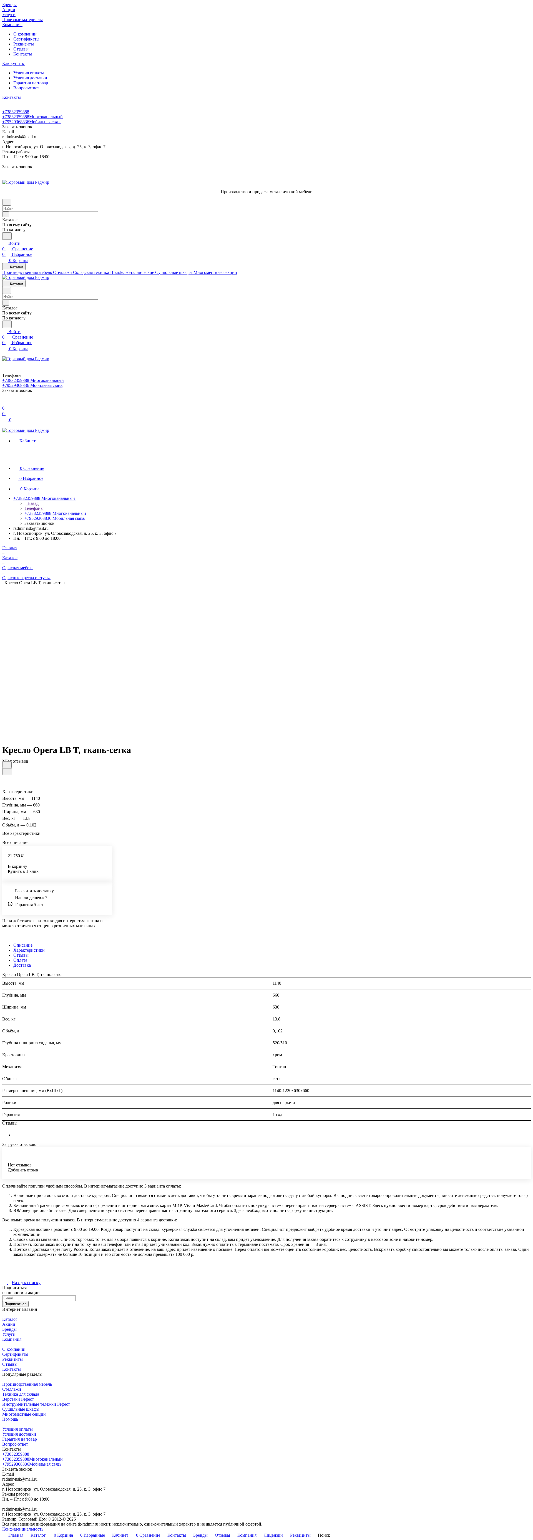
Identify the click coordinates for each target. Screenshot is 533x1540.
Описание (22, 945)
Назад (32, 503)
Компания (11, 1339)
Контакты (22, 54)
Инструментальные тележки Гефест (36, 1404)
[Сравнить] (7, 771)
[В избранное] (7, 764)
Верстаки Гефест (18, 1399)
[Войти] (4, 402)
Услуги (9, 1334)
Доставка (22, 965)
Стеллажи (11, 1389)
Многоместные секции (24, 1414)
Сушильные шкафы (20, 1409)
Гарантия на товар (30, 82)
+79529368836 (31, 121)
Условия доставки (30, 77)
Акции (8, 1324)
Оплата (20, 960)
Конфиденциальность (22, 1529)
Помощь (10, 1419)
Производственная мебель (27, 1384)
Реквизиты (23, 44)
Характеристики (29, 950)
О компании (25, 34)
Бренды (9, 1329)
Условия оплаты (28, 72)
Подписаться (15, 1304)
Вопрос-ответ (26, 87)
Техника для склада (20, 1394)
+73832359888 (15, 111)
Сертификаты (26, 39)
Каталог (9, 1319)
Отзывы (21, 49)
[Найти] (7, 236)
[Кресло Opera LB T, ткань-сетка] (294, 662)
